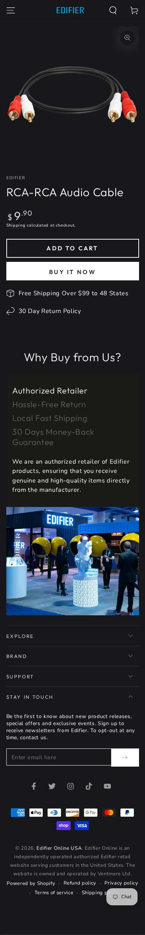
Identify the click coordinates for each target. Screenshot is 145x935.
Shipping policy (100, 892)
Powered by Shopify (31, 883)
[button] (113, 10)
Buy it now (72, 272)
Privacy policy (121, 883)
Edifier (15, 178)
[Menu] (10, 10)
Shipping (16, 225)
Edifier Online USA (59, 848)
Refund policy (80, 883)
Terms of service (54, 892)
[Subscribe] (125, 757)
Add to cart (72, 248)
